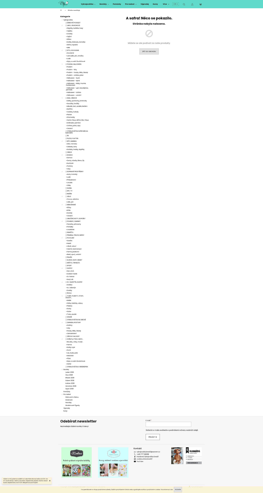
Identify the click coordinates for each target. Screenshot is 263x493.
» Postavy (69, 166)
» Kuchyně (69, 163)
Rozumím (178, 489)
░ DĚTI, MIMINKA (71, 141)
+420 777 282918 (143, 454)
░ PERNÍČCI (69, 232)
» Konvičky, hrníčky (72, 103)
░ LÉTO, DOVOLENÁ (72, 50)
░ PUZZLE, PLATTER (72, 138)
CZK (175, 4)
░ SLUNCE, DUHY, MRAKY (74, 260)
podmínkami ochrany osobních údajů (183, 430)
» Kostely (69, 213)
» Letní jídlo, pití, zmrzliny (74, 56)
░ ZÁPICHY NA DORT (73, 336)
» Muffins (69, 109)
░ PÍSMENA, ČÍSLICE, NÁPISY (75, 235)
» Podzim (69, 67)
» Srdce (68, 311)
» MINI (68, 48)
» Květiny (69, 325)
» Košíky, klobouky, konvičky (75, 42)
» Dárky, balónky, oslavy (74, 303)
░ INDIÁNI (69, 194)
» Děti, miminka (71, 144)
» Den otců (70, 271)
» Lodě (68, 59)
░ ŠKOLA (68, 293)
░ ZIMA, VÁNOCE (71, 98)
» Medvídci (70, 356)
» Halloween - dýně (73, 81)
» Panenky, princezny (73, 224)
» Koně (68, 350)
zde (171, 489)
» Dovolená (70, 53)
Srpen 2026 (70, 389)
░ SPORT (69, 265)
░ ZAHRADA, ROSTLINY (73, 322)
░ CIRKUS (69, 152)
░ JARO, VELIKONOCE (73, 25)
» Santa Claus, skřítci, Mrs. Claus (77, 120)
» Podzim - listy (71, 70)
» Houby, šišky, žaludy (73, 331)
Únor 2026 (69, 375)
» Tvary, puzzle (71, 314)
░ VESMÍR (69, 317)
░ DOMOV (69, 155)
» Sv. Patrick (70, 277)
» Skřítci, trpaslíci (72, 45)
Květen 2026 (70, 383)
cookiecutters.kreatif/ (144, 459)
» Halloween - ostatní (73, 95)
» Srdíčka (69, 285)
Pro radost (67, 394)
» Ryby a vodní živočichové (75, 61)
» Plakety (69, 306)
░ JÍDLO (68, 196)
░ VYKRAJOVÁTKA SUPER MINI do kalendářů (77, 132)
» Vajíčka (69, 31)
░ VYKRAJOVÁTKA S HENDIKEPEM (77, 367)
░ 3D (67, 136)
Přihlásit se (152, 437)
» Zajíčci (69, 36)
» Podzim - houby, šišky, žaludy (77, 72)
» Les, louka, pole (72, 353)
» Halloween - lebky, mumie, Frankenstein (76, 84)
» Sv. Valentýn (71, 288)
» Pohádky (69, 227)
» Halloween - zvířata (73, 92)
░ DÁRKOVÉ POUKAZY (73, 23)
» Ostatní (69, 128)
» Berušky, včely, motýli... (74, 342)
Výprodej (66, 408)
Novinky (66, 369)
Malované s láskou (72, 397)
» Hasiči (68, 243)
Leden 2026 (70, 372)
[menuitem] (88, 4)
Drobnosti (69, 400)
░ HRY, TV (69, 191)
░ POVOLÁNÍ (70, 238)
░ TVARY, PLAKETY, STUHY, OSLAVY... (75, 297)
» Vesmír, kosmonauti (73, 249)
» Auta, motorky (71, 174)
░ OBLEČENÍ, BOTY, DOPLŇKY (75, 218)
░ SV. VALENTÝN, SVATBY (74, 282)
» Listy (68, 328)
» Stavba (69, 241)
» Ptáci (68, 358)
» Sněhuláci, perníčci (73, 123)
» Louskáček (70, 230)
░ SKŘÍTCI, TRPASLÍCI (73, 263)
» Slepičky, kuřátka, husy (74, 28)
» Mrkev (68, 39)
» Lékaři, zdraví (71, 246)
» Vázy (68, 169)
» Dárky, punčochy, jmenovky (76, 101)
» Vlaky (68, 185)
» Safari (68, 364)
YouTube (140, 461)
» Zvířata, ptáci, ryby (73, 126)
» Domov (69, 158)
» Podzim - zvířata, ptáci (74, 75)
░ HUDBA (69, 188)
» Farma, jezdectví (72, 252)
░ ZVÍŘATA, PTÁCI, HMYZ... (74, 339)
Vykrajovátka (68, 20)
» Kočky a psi (70, 347)
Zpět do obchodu (149, 51)
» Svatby (69, 290)
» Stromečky (70, 117)
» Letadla (69, 183)
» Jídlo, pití (69, 202)
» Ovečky (69, 34)
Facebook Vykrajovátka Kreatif (148, 457)
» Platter (69, 115)
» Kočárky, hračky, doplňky (75, 149)
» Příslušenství (71, 180)
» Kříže (68, 210)
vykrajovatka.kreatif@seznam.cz (148, 452)
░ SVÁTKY (69, 268)
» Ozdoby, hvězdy (72, 112)
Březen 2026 (70, 378)
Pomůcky (66, 392)
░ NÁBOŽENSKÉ (71, 205)
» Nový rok (69, 279)
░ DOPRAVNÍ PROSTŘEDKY (74, 171)
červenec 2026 (71, 386)
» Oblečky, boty (71, 147)
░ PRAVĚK (69, 257)
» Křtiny (68, 207)
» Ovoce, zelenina (72, 199)
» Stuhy (68, 309)
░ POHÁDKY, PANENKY (73, 221)
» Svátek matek (71, 274)
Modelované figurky (73, 405)
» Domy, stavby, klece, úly (75, 160)
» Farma (69, 345)
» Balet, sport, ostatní (73, 254)
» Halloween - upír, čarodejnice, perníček (77, 89)
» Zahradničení (71, 333)
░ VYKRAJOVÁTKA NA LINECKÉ (76, 320)
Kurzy (65, 411)
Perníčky (69, 403)
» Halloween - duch (73, 78)
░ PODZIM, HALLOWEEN (73, 64)
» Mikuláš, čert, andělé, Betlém (76, 106)
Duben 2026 (70, 380)
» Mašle (68, 300)
